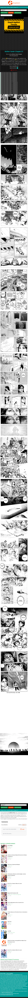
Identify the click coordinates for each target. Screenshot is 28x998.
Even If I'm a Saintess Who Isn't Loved (15, 883)
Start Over (9, 921)
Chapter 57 (10, 866)
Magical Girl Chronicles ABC (13, 893)
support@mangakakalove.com (7, 992)
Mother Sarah (10, 810)
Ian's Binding (10, 845)
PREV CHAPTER (4, 12)
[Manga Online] (14, 3)
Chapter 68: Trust (11, 932)
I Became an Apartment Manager (14, 864)
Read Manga (8, 974)
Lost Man (9, 931)
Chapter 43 (10, 847)
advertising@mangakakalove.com (6, 994)
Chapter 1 (10, 923)
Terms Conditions (10, 973)
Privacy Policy (3, 973)
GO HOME (11, 12)
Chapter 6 (10, 885)
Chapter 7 (10, 877)
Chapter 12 (10, 858)
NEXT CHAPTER (17, 12)
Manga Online (3, 810)
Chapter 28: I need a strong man (14, 894)
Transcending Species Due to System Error (16, 902)
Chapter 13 (10, 904)
